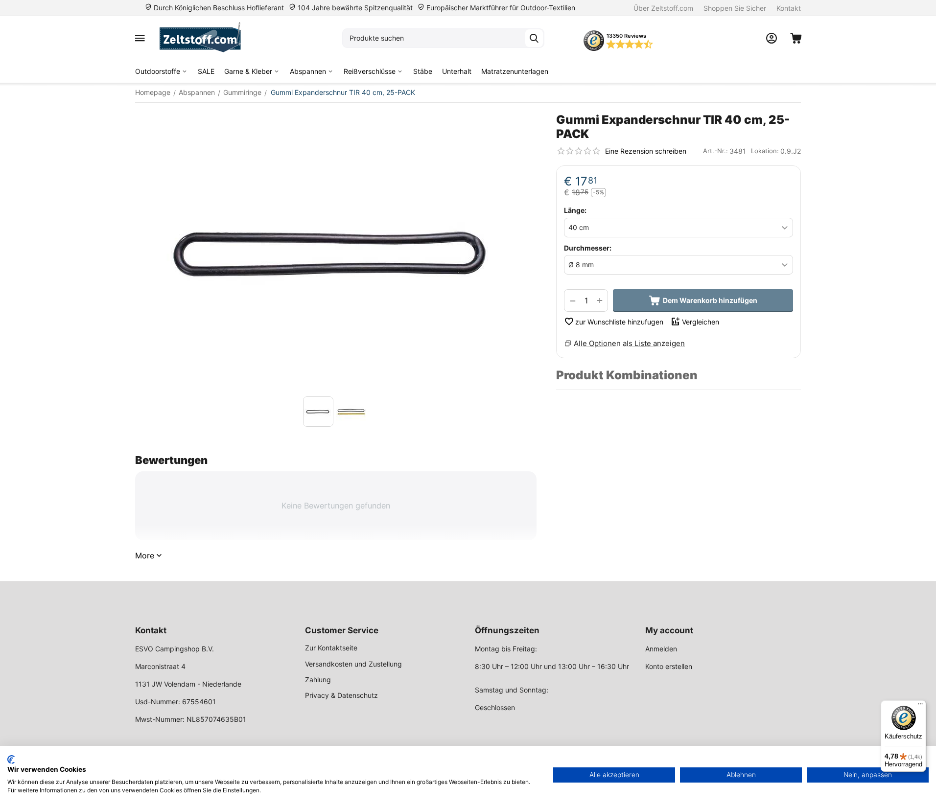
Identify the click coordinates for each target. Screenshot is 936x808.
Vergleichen (700, 322)
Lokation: (765, 151)
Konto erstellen (668, 666)
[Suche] (534, 38)
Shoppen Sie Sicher (734, 8)
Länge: (575, 210)
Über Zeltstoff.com (663, 8)
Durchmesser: (587, 248)
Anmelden (661, 649)
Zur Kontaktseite (331, 648)
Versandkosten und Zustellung (353, 664)
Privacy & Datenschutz (341, 695)
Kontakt (788, 8)
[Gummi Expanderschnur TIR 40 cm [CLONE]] (336, 252)
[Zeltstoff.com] (205, 38)
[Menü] (920, 706)
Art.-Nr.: (715, 151)
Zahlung (318, 679)
